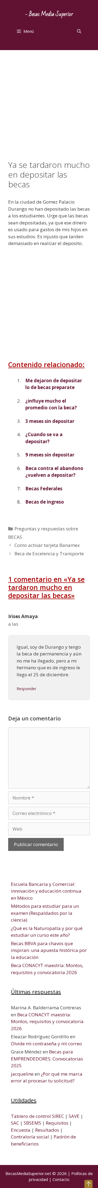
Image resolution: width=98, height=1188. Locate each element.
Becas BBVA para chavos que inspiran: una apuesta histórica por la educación (49, 950)
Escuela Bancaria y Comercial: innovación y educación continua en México (46, 891)
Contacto (61, 1179)
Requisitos (57, 1123)
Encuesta (20, 1130)
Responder (26, 688)
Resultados (47, 1130)
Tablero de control (31, 1116)
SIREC (58, 1116)
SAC (15, 1123)
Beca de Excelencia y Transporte (49, 553)
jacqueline (22, 1074)
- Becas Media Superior (49, 14)
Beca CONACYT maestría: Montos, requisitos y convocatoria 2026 (47, 1021)
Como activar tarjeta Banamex (47, 545)
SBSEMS (32, 1123)
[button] (88, 1184)
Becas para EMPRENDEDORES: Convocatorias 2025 (47, 1059)
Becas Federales (43, 488)
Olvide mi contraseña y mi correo (46, 1043)
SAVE (74, 1116)
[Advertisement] (49, 109)
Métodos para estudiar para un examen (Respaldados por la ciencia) (45, 913)
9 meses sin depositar (49, 455)
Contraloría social (30, 1137)
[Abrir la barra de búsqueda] (79, 31)
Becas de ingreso (44, 502)
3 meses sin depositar (49, 421)
